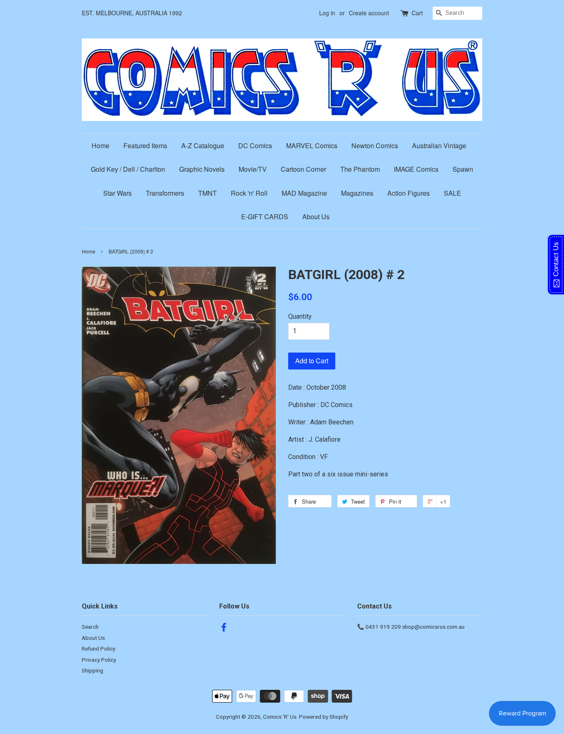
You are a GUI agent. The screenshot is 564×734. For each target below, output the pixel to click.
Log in (327, 13)
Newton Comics (374, 145)
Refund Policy (98, 648)
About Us (315, 216)
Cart (417, 13)
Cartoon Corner (303, 169)
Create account (369, 13)
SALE (452, 193)
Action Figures (408, 193)
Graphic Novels (202, 169)
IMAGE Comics (416, 169)
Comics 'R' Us (279, 716)
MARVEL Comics (311, 145)
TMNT (207, 193)
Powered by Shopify (323, 716)
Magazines (357, 193)
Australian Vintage (439, 145)
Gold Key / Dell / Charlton (128, 169)
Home (100, 145)
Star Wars (117, 193)
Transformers (165, 193)
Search (90, 626)
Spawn (463, 169)
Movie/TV (253, 169)
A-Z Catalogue (202, 145)
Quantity (300, 316)
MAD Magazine (304, 193)
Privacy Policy (99, 659)
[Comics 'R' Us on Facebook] (223, 628)
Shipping (92, 670)
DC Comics (255, 145)
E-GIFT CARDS (264, 216)
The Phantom (360, 169)
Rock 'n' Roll (249, 193)
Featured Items (145, 145)
